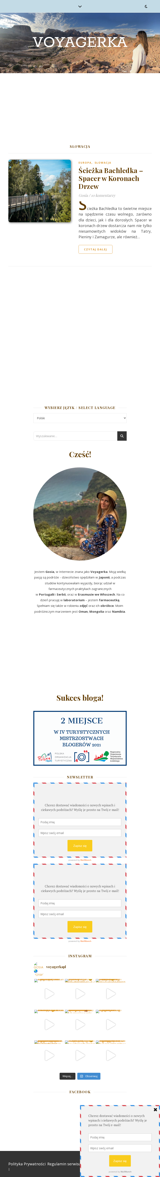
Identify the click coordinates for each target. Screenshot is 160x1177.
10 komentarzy (103, 195)
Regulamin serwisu (64, 1163)
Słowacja (103, 162)
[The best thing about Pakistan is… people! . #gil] (111, 1025)
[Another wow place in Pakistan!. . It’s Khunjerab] (49, 1055)
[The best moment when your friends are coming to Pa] (49, 1025)
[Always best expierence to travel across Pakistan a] (111, 994)
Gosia (83, 195)
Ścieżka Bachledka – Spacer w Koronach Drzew (111, 178)
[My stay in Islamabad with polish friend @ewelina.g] (80, 994)
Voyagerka (80, 43)
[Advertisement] (80, 104)
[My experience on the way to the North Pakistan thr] (111, 1055)
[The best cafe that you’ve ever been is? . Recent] (80, 1025)
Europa (85, 162)
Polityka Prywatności (27, 1163)
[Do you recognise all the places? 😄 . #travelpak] (80, 1055)
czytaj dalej (95, 249)
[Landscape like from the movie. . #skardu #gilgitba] (49, 994)
